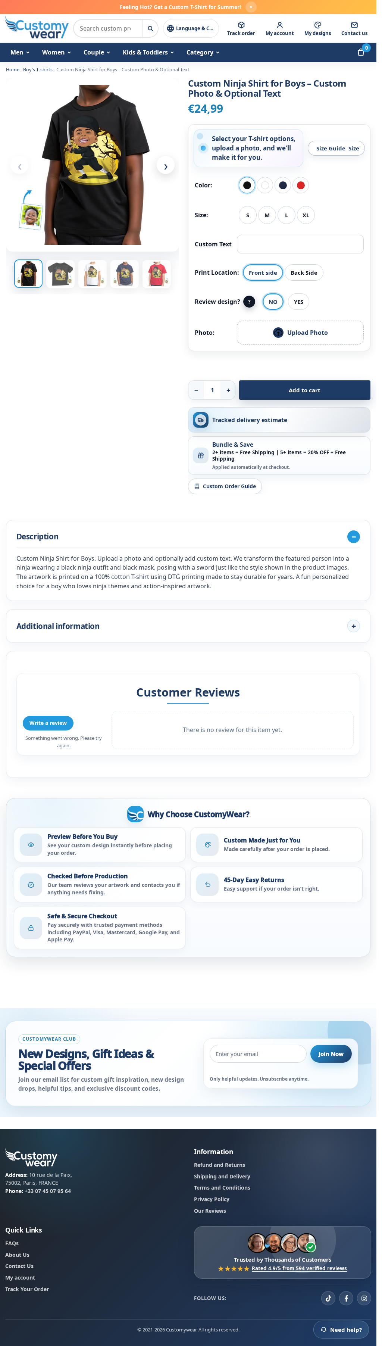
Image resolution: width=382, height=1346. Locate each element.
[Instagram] (364, 1298)
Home (12, 69)
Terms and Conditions (222, 1187)
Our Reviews (210, 1210)
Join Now (331, 1053)
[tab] (28, 273)
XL (306, 215)
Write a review (48, 722)
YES (298, 301)
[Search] (150, 28)
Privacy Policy (211, 1199)
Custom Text (213, 244)
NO (273, 301)
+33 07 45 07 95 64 (48, 1190)
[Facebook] (346, 1298)
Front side (263, 272)
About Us (17, 1254)
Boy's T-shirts (38, 69)
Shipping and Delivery (222, 1176)
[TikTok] (328, 1298)
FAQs (12, 1243)
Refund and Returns (219, 1164)
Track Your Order (27, 1289)
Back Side (304, 272)
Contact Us (19, 1265)
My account (20, 1277)
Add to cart (304, 390)
